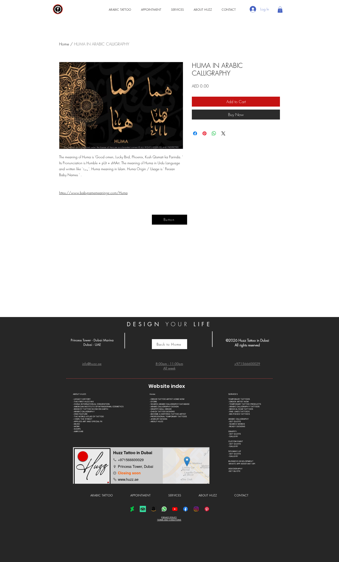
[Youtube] (175, 509)
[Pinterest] (207, 509)
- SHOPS (77, 429)
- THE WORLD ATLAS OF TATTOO (88, 416)
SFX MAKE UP (234, 451)
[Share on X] (223, 133)
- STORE (153, 402)
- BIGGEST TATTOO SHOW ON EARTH (90, 409)
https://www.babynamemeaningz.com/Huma (93, 192)
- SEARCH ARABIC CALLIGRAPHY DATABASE (170, 404)
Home (64, 44)
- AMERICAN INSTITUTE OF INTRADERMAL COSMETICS (98, 406)
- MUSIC (76, 424)
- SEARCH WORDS (236, 424)
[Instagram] (196, 509)
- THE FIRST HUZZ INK (83, 402)
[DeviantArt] (132, 509)
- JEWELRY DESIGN (158, 419)
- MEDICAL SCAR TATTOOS (240, 409)
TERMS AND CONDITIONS (169, 520)
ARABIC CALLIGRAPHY (238, 419)
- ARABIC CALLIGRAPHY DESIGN (164, 406)
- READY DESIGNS (236, 426)
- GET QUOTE (234, 421)
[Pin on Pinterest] (204, 133)
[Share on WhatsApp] (214, 133)
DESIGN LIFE (169, 324)
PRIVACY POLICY (169, 517)
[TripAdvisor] (143, 509)
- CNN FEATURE (80, 414)
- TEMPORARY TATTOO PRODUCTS (244, 404)
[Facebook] (185, 509)
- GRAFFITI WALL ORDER (160, 409)
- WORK (76, 426)
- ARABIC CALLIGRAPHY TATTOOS (244, 406)
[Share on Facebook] (195, 133)
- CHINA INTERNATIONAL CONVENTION (91, 404)
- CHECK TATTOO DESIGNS (162, 411)
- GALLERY (233, 436)
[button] (175, 9)
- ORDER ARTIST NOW (238, 402)
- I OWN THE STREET (82, 419)
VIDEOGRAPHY (235, 469)
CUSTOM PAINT (235, 441)
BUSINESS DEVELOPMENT (240, 461)
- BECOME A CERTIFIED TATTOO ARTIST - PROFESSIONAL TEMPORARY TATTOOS (168, 415)
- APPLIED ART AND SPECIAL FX (87, 421)
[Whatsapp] (164, 509)
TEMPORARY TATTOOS (239, 399)
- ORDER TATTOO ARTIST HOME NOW (167, 399)
